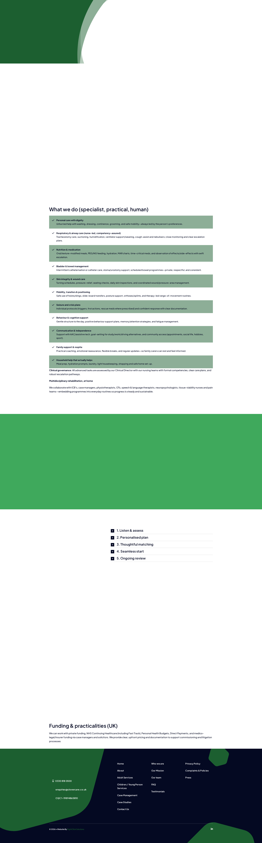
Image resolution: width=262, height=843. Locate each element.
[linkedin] (212, 829)
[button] (162, 530)
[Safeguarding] (69, 762)
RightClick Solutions (75, 829)
